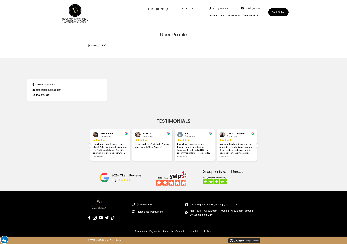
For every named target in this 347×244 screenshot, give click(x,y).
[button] (278, 12)
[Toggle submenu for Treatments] (257, 15)
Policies (208, 231)
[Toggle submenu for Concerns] (239, 15)
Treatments (141, 231)
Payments (154, 231)
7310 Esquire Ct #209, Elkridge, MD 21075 (213, 204)
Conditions (196, 231)
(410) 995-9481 (221, 8)
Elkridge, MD (253, 8)
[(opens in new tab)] (120, 177)
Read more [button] (98, 157)
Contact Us (181, 231)
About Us (168, 231)
